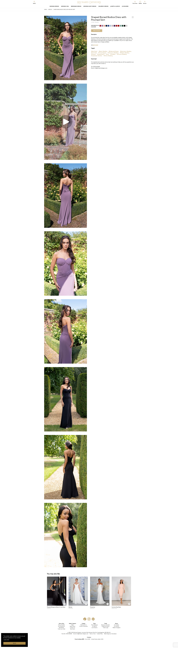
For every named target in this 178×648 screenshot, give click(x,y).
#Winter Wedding (108, 55)
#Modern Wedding (124, 52)
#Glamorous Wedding (113, 52)
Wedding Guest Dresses (89, 6)
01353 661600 (69, 633)
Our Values (116, 624)
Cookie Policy (100, 633)
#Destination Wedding (125, 51)
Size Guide (95, 45)
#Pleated (93, 54)
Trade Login (105, 627)
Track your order (61, 629)
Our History (116, 626)
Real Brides (61, 627)
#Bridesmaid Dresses (114, 51)
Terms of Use (93, 633)
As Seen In (94, 626)
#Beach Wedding (103, 51)
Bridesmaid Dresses (76, 6)
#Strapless (112, 54)
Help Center (72, 626)
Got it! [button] (14, 643)
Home (45, 9)
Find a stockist (96, 30)
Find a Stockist (61, 624)
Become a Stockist (105, 624)
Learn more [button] (6, 639)
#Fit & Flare (94, 52)
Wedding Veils (65, 6)
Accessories (125, 6)
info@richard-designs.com (82, 633)
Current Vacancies (83, 626)
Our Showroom (61, 626)
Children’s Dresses (103, 6)
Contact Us (72, 627)
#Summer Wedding (122, 54)
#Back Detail (94, 51)
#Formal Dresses (102, 52)
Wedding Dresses (54, 6)
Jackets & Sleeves (115, 6)
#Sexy (107, 54)
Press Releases (94, 624)
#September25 (100, 54)
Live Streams (94, 627)
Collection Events (105, 626)
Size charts (72, 629)
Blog (72, 624)
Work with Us (83, 624)
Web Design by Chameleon (110, 633)
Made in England (116, 627)
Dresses (50, 9)
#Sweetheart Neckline (96, 55)
